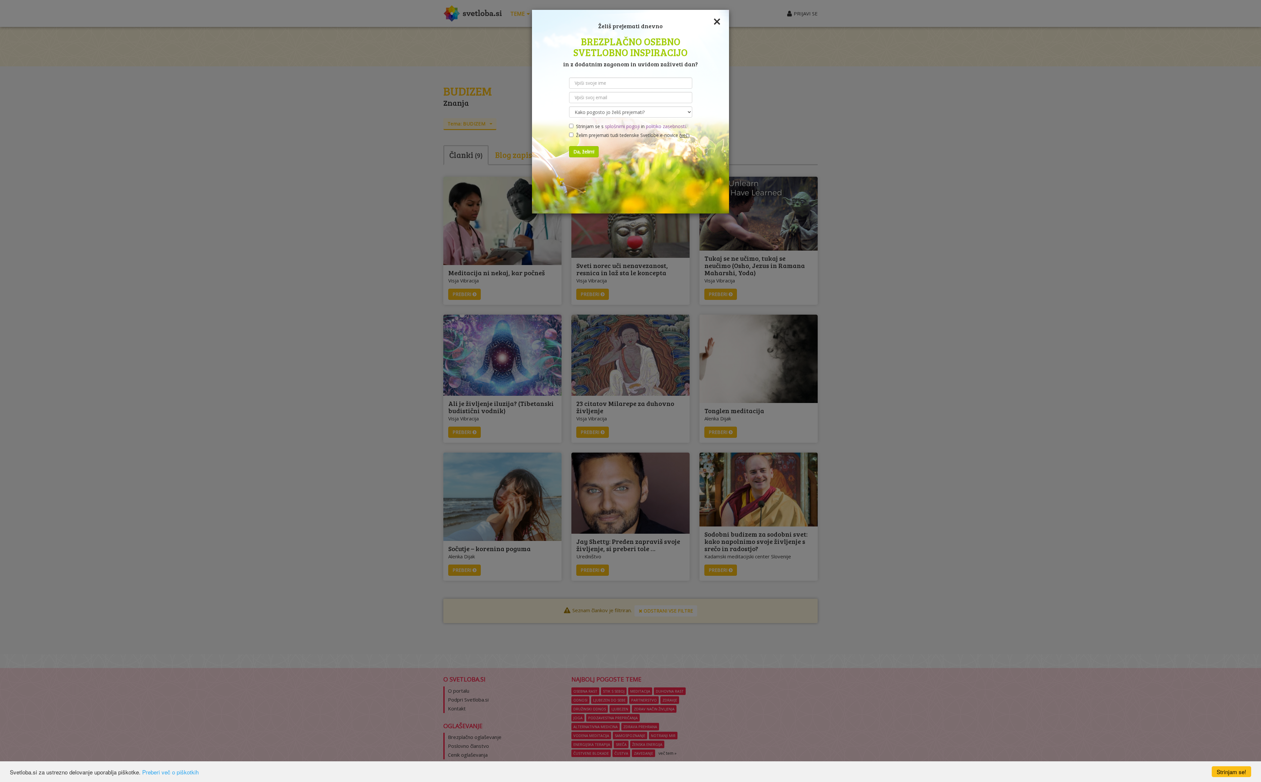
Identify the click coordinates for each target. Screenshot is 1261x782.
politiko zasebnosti (666, 126)
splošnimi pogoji (622, 126)
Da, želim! (583, 151)
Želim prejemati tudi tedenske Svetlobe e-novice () (631, 135)
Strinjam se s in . (630, 126)
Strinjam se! (1231, 772)
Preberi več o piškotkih (170, 772)
